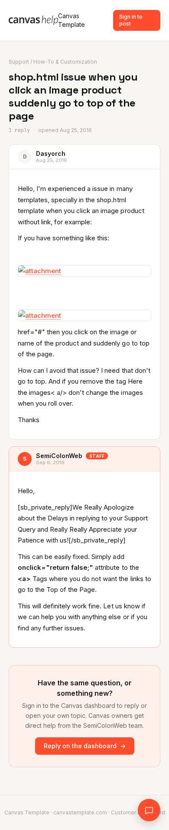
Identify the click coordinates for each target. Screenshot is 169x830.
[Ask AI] (149, 810)
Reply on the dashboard (85, 745)
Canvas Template (71, 20)
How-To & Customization (65, 61)
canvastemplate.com (80, 812)
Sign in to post (131, 20)
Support (19, 61)
